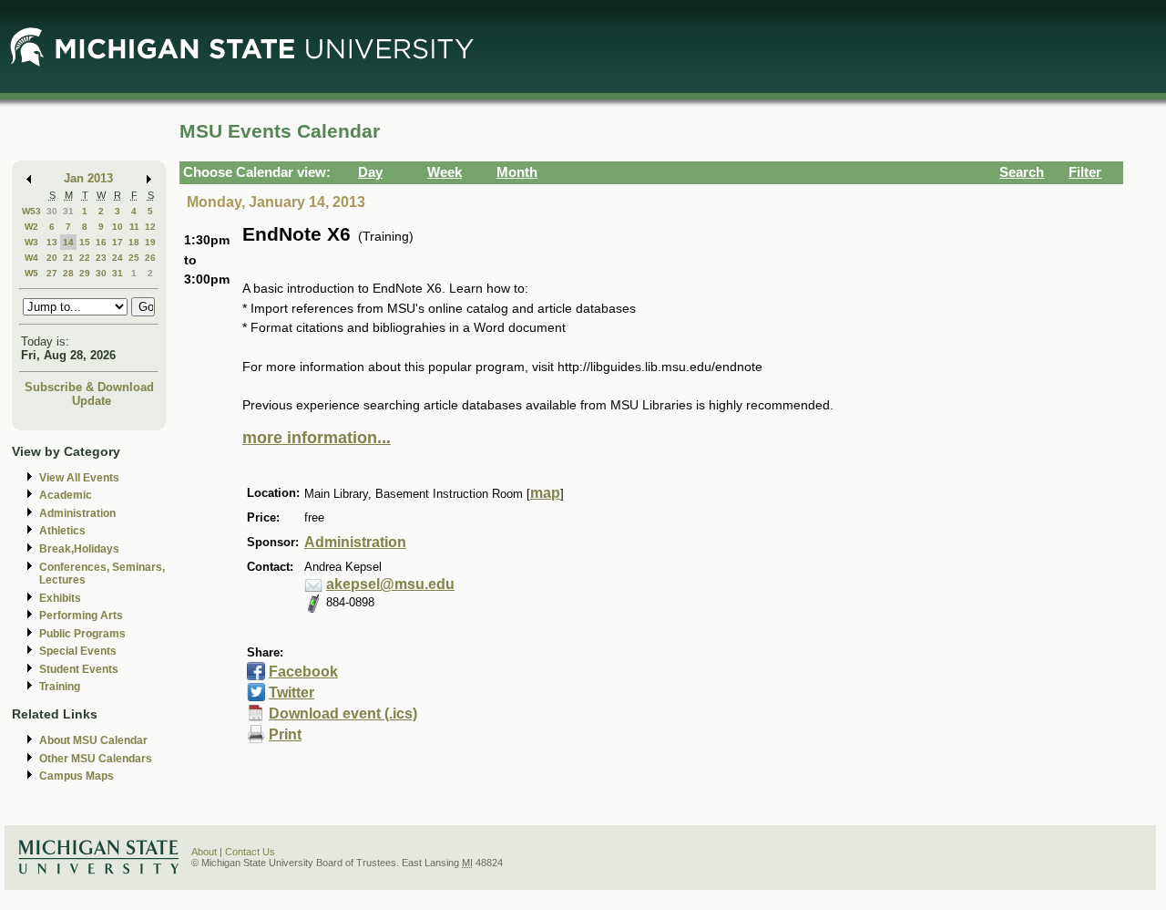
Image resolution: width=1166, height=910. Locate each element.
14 (68, 242)
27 (51, 273)
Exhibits (60, 598)
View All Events (79, 477)
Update (91, 401)
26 (150, 258)
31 (68, 211)
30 (51, 211)
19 (150, 242)
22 (84, 258)
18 (133, 242)
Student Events (78, 669)
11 (134, 227)
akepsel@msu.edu (390, 584)
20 (51, 258)
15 (84, 242)
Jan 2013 (88, 178)
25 (133, 258)
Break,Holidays (79, 549)
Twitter (291, 692)
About (204, 851)
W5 (31, 273)
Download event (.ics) (343, 713)
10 (117, 227)
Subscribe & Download (89, 387)
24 (117, 258)
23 (101, 258)
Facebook (303, 671)
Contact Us (250, 851)
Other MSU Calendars (95, 758)
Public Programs (82, 633)
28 (68, 273)
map (545, 493)
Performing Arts (81, 615)
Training (59, 686)
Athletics (62, 530)
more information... (316, 438)
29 (84, 273)
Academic (65, 495)
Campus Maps (76, 776)
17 (117, 242)
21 (68, 258)
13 (51, 242)
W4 (31, 258)
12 (150, 227)
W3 (31, 242)
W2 (31, 227)
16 (101, 242)
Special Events (78, 651)
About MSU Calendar (93, 740)
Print (285, 734)
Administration (77, 513)
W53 (31, 211)
